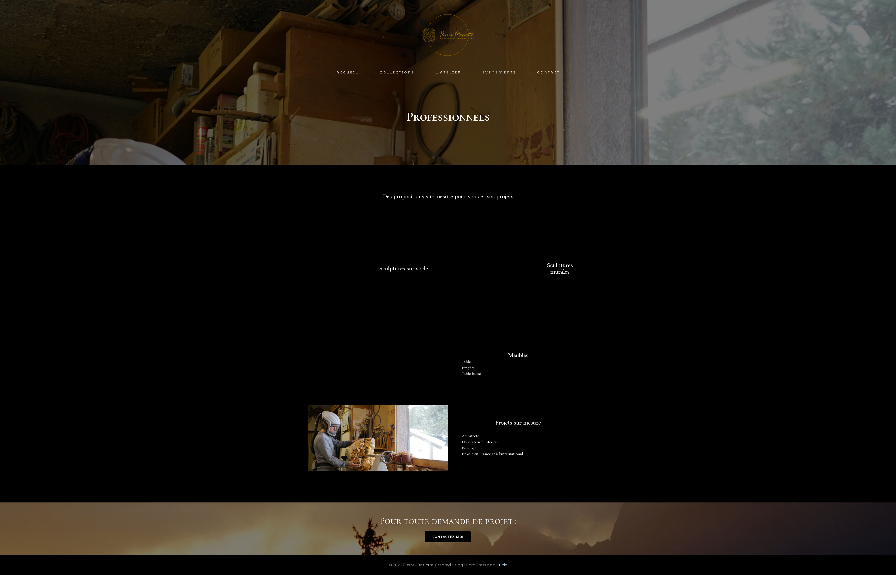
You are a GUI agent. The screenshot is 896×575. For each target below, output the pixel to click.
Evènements (499, 72)
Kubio (501, 565)
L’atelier (448, 72)
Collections (397, 72)
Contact (548, 72)
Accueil (347, 72)
